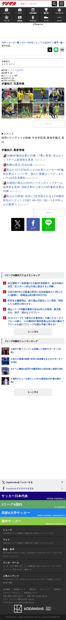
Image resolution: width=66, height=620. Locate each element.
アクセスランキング (27, 579)
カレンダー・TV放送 (44, 579)
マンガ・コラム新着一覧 (12, 566)
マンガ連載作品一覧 (31, 566)
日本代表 (6, 533)
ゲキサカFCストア (10, 579)
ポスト (17, 228)
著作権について (19, 589)
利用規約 (57, 589)
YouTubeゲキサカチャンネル (14, 553)
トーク (48, 228)
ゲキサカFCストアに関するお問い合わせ (18, 602)
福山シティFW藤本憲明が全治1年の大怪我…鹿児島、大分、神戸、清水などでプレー (35, 311)
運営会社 (32, 589)
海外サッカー (40, 533)
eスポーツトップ (47, 566)
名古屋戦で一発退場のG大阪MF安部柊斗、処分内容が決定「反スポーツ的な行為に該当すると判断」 (36, 285)
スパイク (50, 533)
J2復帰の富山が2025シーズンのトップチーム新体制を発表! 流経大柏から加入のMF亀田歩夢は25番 (33, 187)
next (49, 124)
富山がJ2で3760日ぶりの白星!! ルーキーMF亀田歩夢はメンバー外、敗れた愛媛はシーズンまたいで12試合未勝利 (33, 174)
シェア (33, 228)
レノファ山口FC (16, 70)
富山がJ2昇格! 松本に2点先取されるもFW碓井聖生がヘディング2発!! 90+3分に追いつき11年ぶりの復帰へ (33, 200)
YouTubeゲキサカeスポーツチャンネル (41, 553)
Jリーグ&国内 (17, 533)
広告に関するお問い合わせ (13, 596)
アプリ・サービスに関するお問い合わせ (18, 599)
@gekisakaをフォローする (19, 482)
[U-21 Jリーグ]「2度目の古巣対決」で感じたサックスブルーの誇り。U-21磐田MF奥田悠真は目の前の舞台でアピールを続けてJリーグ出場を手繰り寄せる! (36, 321)
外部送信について (30, 593)
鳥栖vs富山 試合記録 (25, 164)
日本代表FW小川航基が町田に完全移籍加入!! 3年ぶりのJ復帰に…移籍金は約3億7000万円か (35, 293)
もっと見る (33, 331)
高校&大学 (28, 533)
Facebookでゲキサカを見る (20, 488)
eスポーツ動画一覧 (24, 569)
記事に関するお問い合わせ (37, 596)
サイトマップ (45, 589)
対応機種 (6, 589)
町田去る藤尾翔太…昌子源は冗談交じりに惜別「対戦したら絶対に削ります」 (35, 302)
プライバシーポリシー (11, 593)
